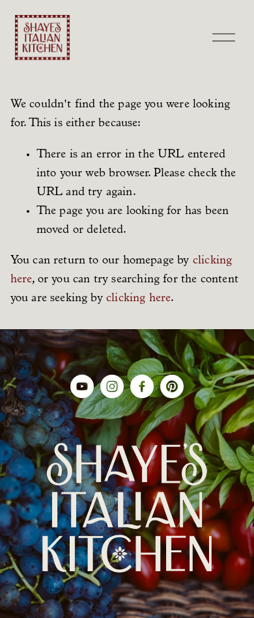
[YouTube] (82, 386)
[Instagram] (112, 386)
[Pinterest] (172, 386)
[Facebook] (142, 386)
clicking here (138, 298)
